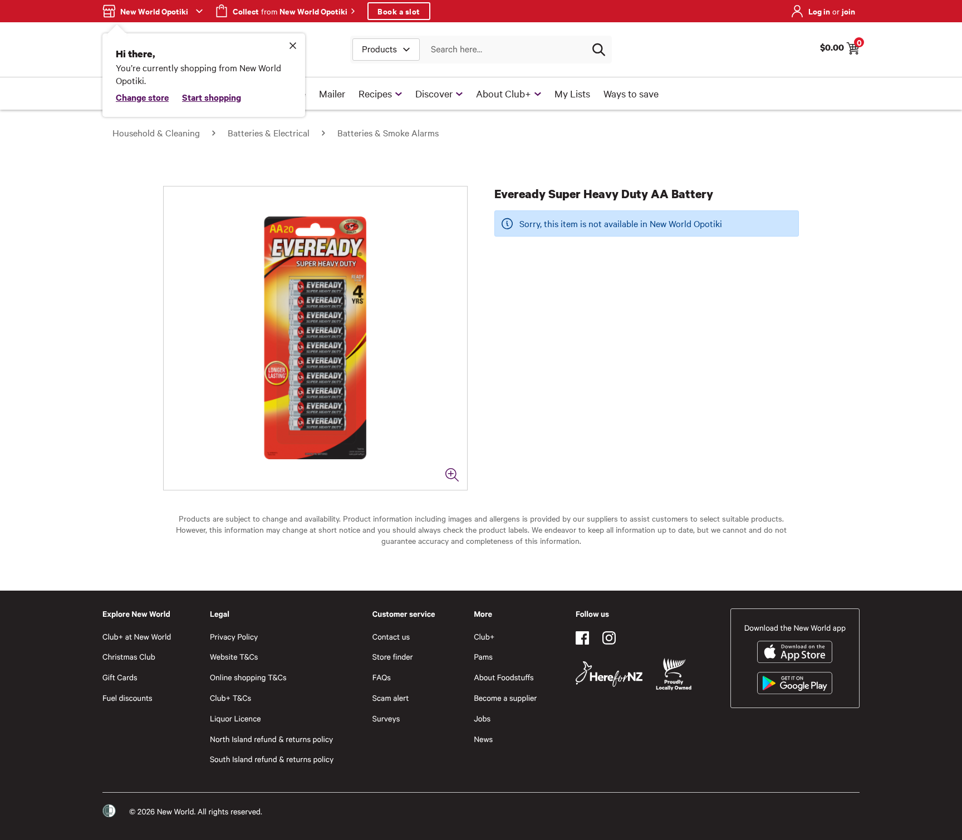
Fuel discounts (127, 697)
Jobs (482, 718)
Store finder (392, 656)
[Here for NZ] (609, 674)
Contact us (391, 636)
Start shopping (211, 97)
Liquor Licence (235, 718)
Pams (483, 656)
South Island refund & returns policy (271, 759)
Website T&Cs (234, 656)
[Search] (598, 49)
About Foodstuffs (504, 677)
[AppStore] (794, 652)
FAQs (381, 677)
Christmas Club (128, 656)
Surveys (386, 718)
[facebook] (582, 638)
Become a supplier (505, 697)
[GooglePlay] (794, 683)
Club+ (484, 636)
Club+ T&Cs (230, 697)
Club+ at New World (136, 636)
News (483, 739)
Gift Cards (120, 677)
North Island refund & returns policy (271, 739)
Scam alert (390, 697)
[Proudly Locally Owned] (673, 674)
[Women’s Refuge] (109, 811)
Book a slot (398, 11)
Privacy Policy (234, 636)
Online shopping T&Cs (248, 677)
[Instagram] (609, 638)
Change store (142, 97)
